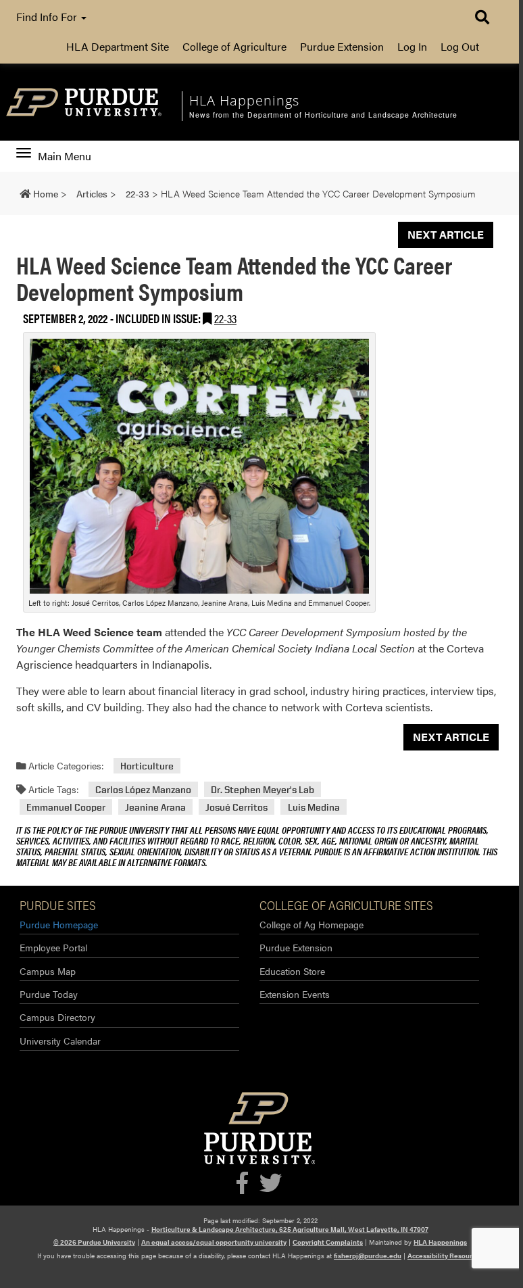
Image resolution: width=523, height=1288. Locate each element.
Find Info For (48, 16)
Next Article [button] (445, 234)
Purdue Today (49, 994)
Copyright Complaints (328, 1242)
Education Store (292, 971)
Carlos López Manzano (143, 789)
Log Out (460, 46)
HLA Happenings (440, 1242)
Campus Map (48, 971)
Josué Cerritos (236, 807)
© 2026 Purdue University (94, 1242)
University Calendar (60, 1040)
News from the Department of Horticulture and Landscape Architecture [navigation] (323, 115)
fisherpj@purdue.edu (367, 1255)
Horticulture (147, 765)
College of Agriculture (234, 46)
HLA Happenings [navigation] (244, 100)
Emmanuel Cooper (65, 807)
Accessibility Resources (445, 1255)
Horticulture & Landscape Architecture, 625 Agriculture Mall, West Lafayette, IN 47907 (289, 1229)
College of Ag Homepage (311, 924)
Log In (412, 46)
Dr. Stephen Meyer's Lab (262, 789)
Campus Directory (57, 1017)
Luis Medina (314, 807)
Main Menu (64, 156)
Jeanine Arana (155, 807)
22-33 (225, 318)
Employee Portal (53, 947)
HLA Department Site (117, 46)
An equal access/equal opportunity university (214, 1242)
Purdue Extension (342, 46)
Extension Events (294, 994)
